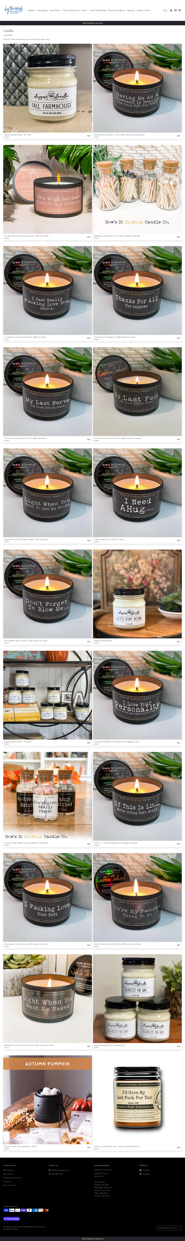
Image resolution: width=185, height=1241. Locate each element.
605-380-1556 (57, 1174)
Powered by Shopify (10, 1229)
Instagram (146, 1174)
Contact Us (7, 1181)
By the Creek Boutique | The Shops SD (31, 1227)
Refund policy (8, 1170)
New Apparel (42, 10)
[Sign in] (171, 10)
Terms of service (9, 1185)
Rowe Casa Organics (116, 10)
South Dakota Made (98, 10)
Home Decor (54, 10)
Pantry (84, 10)
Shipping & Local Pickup (12, 1178)
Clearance (131, 10)
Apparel (31, 10)
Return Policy (8, 1174)
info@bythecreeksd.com (61, 1170)
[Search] (180, 10)
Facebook (146, 1170)
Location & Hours (143, 10)
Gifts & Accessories (71, 10)
